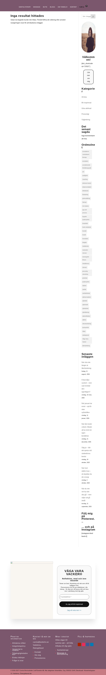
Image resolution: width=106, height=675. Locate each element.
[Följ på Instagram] (83, 644)
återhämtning (86, 345)
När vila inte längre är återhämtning (86, 365)
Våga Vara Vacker (85, 340)
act (83, 171)
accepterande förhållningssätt (86, 166)
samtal (84, 289)
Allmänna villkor (19, 643)
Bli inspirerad (86, 103)
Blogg (52, 7)
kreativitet (85, 223)
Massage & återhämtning (62, 653)
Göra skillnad (86, 108)
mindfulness (85, 263)
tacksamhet (85, 327)
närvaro (84, 267)
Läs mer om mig (88, 76)
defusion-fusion (86, 183)
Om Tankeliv (62, 7)
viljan (83, 331)
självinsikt (85, 304)
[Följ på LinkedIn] (91, 644)
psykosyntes (85, 282)
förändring (85, 194)
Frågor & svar (17, 660)
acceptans (85, 161)
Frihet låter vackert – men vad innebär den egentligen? (87, 386)
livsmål (84, 231)
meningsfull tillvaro (85, 258)
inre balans (85, 206)
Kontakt (73, 7)
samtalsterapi (86, 293)
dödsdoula (85, 190)
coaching (85, 179)
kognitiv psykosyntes (85, 218)
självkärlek (85, 308)
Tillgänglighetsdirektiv (20, 653)
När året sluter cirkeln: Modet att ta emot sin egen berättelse (87, 430)
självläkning (85, 312)
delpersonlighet (86, 187)
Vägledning (86, 120)
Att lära (84, 97)
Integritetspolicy (18, 646)
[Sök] (93, 16)
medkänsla (85, 246)
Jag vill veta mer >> (74, 610)
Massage (36, 7)
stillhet (84, 320)
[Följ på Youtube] (79, 644)
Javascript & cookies (17, 649)
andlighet (85, 175)
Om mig (38, 655)
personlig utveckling (85, 273)
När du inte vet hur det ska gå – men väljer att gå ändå (86, 494)
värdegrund (85, 335)
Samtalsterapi (25, 7)
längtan (84, 242)
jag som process (84, 211)
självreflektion (86, 316)
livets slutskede (86, 227)
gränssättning (86, 198)
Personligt (85, 114)
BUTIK (45, 7)
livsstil (84, 235)
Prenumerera (40, 658)
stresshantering (86, 323)
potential (84, 278)
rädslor (84, 285)
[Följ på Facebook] (87, 644)
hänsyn (84, 202)
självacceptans (86, 297)
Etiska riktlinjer (18, 657)
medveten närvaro (85, 251)
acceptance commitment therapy (85, 154)
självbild (84, 301)
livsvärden (85, 238)
